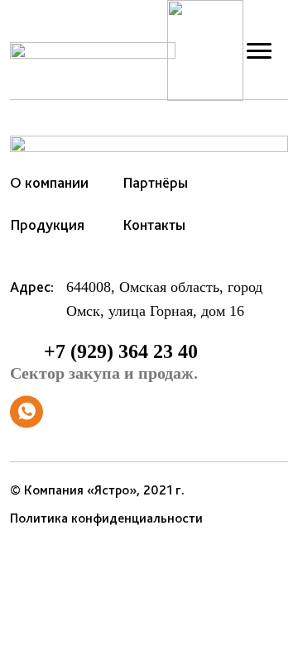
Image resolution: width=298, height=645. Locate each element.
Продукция (47, 224)
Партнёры (155, 182)
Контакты (154, 224)
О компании (49, 182)
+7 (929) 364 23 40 (104, 361)
